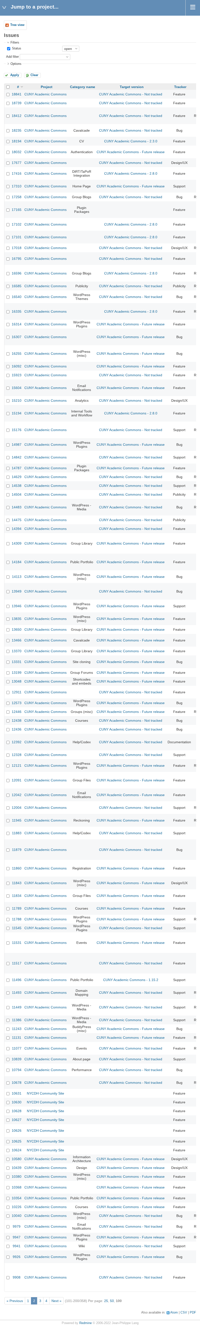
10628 (16, 1111)
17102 (16, 224)
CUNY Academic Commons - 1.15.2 (130, 980)
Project (46, 87)
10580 (16, 1159)
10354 (16, 1198)
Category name (82, 87)
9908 (16, 1277)
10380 (16, 1176)
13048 (16, 681)
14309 (16, 543)
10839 (16, 1059)
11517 (16, 963)
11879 (16, 850)
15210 (16, 400)
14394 (16, 529)
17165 (16, 210)
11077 (16, 1048)
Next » (56, 1301)
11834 (16, 896)
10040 (16, 1216)
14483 (16, 507)
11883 (16, 833)
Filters (14, 42)
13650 (16, 629)
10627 (16, 1120)
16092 (16, 366)
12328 (16, 755)
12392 (16, 742)
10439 (16, 1168)
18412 (16, 116)
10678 (16, 1083)
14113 (16, 577)
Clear (34, 75)
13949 (16, 591)
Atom (174, 1312)
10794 (16, 1070)
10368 (16, 1187)
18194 (16, 141)
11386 (16, 1020)
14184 (16, 562)
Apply (14, 75)
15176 (16, 430)
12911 (16, 692)
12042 (16, 795)
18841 (16, 94)
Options (15, 64)
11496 (16, 980)
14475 (16, 520)
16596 (16, 273)
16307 (16, 337)
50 (112, 1301)
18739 (16, 103)
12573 (16, 703)
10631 (16, 1093)
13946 (16, 606)
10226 (16, 1207)
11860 (16, 868)
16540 (16, 297)
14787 (16, 468)
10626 (16, 1130)
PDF (193, 1312)
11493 (16, 992)
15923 (16, 375)
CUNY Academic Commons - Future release (131, 152)
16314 (16, 324)
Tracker (180, 87)
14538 (16, 486)
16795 (16, 259)
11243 (16, 1029)
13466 (16, 640)
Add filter (12, 56)
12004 (16, 808)
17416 (16, 173)
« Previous (15, 1301)
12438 (16, 720)
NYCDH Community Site (45, 1093)
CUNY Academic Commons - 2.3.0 (130, 141)
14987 (16, 444)
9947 (16, 1237)
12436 (16, 729)
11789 (16, 908)
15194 (16, 413)
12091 (16, 780)
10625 (16, 1141)
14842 (16, 457)
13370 (16, 651)
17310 (16, 186)
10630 (16, 1102)
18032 (16, 152)
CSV (183, 1312)
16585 (16, 286)
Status (16, 48)
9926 (16, 1257)
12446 (16, 712)
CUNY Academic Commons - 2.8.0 (130, 173)
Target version (132, 87)
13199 (16, 672)
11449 (16, 1007)
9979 (16, 1226)
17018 (16, 248)
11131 (16, 1038)
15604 (16, 388)
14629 (16, 477)
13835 (16, 619)
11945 (16, 820)
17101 (16, 237)
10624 (16, 1150)
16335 (16, 311)
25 (106, 1301)
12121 (16, 765)
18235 (16, 130)
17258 (16, 197)
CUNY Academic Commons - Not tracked (130, 94)
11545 (16, 928)
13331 (16, 662)
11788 (16, 919)
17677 (16, 163)
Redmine (85, 1323)
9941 (16, 1246)
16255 (16, 353)
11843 (16, 883)
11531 (16, 943)
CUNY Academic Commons (45, 94)
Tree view (17, 25)
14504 (16, 494)
